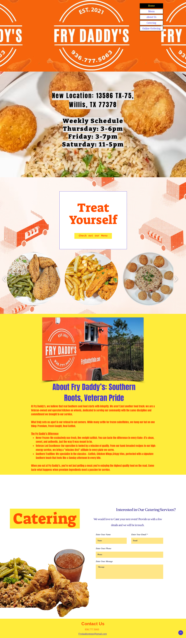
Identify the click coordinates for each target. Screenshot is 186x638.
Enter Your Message (104, 561)
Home (151, 5)
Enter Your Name (103, 534)
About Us (151, 17)
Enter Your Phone (103, 548)
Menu (151, 11)
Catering (151, 22)
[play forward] (176, 279)
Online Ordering (151, 28)
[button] (33, 279)
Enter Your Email (138, 534)
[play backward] (4, 279)
